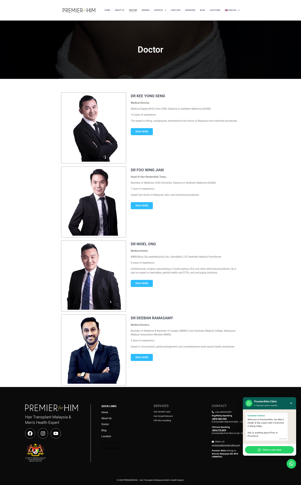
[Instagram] (43, 433)
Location (106, 436)
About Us (119, 10)
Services (158, 10)
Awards (146, 10)
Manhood (190, 10)
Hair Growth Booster (163, 416)
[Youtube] (56, 433)
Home (107, 10)
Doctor (133, 10)
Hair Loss (176, 10)
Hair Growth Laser (162, 411)
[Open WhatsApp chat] (291, 464)
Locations (215, 10)
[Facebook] (30, 433)
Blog (202, 10)
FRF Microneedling (162, 420)
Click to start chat (271, 449)
